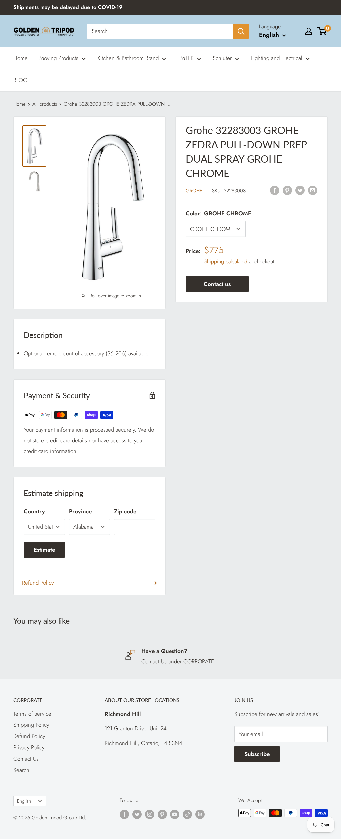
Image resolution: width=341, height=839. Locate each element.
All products (44, 104)
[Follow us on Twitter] (137, 814)
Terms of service (32, 714)
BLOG (20, 80)
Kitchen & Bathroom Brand (128, 58)
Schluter (222, 58)
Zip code (125, 511)
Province (80, 511)
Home (20, 58)
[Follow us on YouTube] (174, 814)
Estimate (44, 550)
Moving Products (58, 58)
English (24, 801)
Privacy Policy (28, 747)
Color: (218, 213)
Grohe (194, 190)
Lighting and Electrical (276, 58)
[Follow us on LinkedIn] (200, 814)
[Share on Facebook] (274, 190)
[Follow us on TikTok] (187, 814)
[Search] (241, 31)
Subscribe (257, 754)
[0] (322, 31)
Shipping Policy (31, 725)
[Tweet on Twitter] (300, 190)
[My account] (308, 31)
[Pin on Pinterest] (287, 190)
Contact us (217, 284)
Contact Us (26, 759)
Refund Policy (38, 583)
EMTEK (185, 58)
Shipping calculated (225, 261)
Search (21, 770)
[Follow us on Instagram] (149, 814)
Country (34, 511)
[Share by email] (312, 190)
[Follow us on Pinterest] (162, 814)
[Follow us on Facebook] (124, 814)
